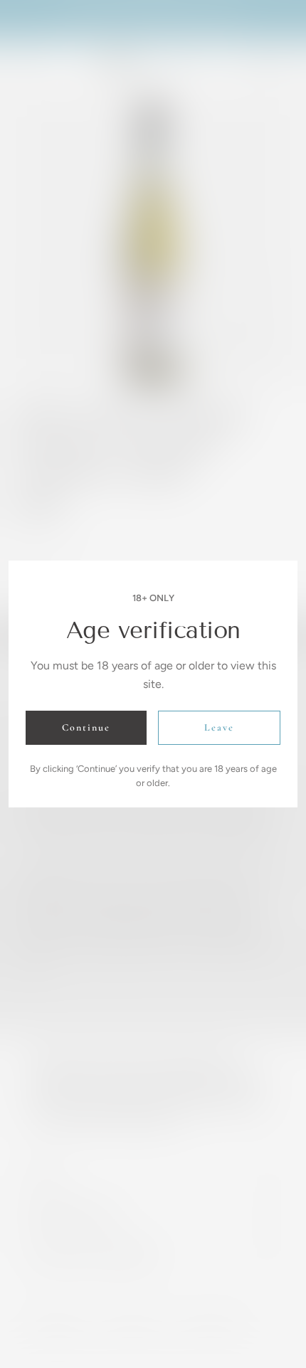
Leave (219, 727)
